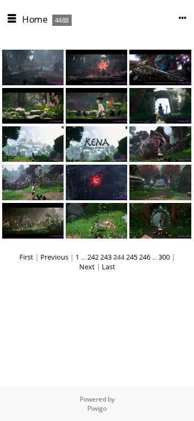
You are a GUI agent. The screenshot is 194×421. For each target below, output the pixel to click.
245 (131, 257)
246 (144, 257)
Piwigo (97, 408)
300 (164, 257)
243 (106, 257)
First (26, 257)
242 (93, 257)
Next (87, 266)
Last (108, 266)
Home (34, 19)
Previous (54, 257)
